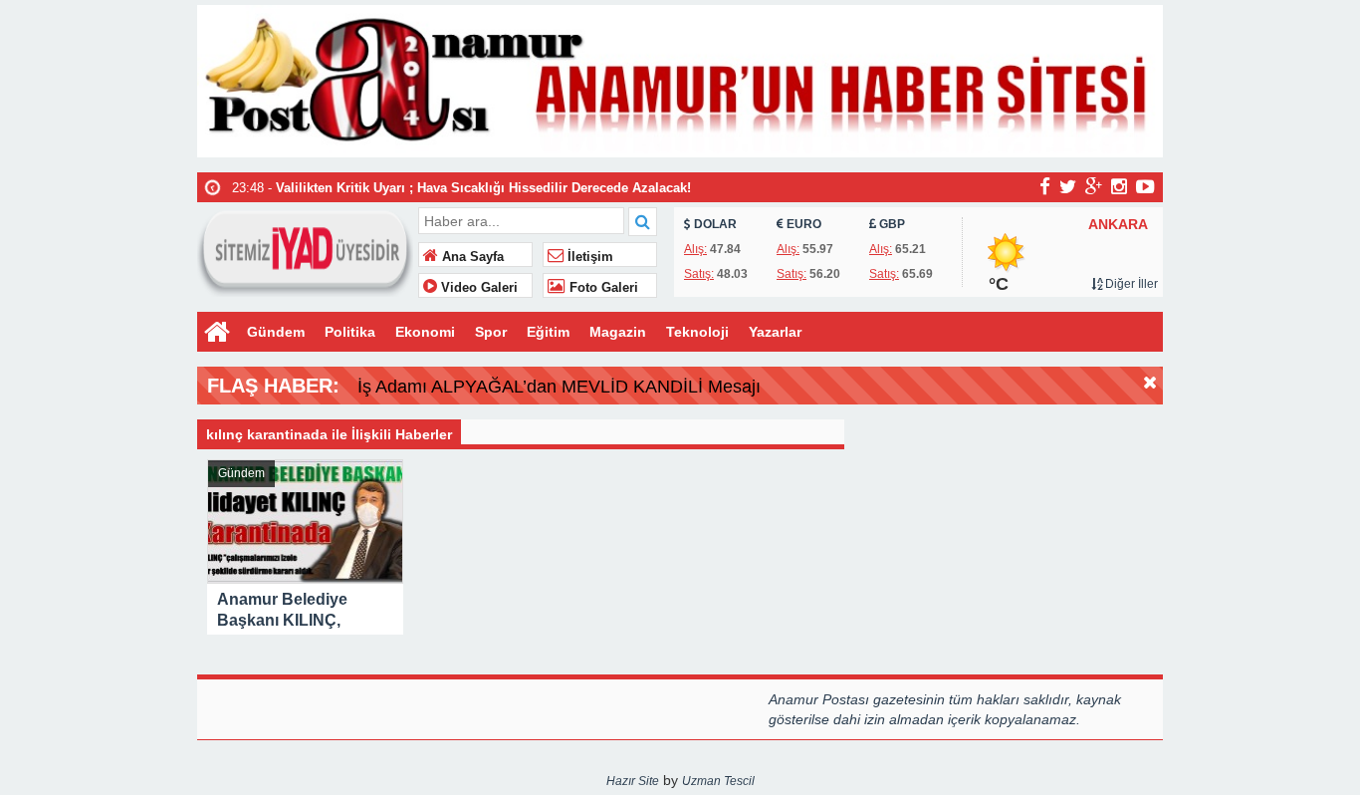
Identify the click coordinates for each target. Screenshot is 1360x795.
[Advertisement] (97, 486)
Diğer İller (1130, 284)
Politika (350, 332)
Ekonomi (425, 332)
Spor (491, 332)
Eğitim (548, 332)
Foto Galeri (602, 288)
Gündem (276, 332)
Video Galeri (477, 288)
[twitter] (1067, 186)
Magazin (617, 332)
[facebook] (1044, 186)
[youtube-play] (1145, 186)
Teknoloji (697, 332)
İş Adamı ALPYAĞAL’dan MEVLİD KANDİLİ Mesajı (559, 387)
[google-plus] (1093, 186)
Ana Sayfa (471, 257)
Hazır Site (632, 781)
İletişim (588, 257)
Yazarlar (775, 332)
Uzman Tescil (718, 781)
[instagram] (1119, 186)
